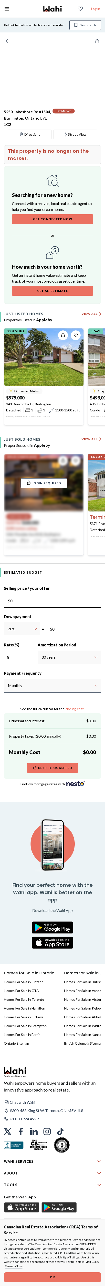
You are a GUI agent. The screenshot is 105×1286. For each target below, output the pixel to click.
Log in (95, 9)
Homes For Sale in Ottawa (23, 1017)
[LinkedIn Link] (34, 1131)
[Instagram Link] (47, 1131)
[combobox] (7, 629)
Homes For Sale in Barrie (22, 1034)
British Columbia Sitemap (83, 1043)
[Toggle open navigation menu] (7, 9)
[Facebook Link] (20, 1131)
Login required (46, 483)
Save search (88, 25)
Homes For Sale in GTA (21, 991)
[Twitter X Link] (7, 1131)
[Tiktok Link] (60, 1131)
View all (90, 314)
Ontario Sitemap (16, 1043)
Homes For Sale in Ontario (23, 982)
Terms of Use (13, 1266)
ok (52, 1277)
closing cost (74, 709)
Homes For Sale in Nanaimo (84, 1034)
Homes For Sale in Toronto (24, 999)
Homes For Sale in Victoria (84, 999)
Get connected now (52, 219)
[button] (52, 1102)
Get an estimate (52, 291)
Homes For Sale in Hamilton (24, 1008)
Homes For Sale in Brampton (25, 1026)
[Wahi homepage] (52, 9)
